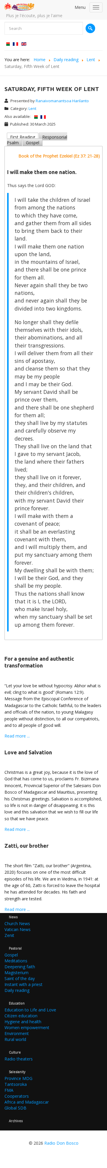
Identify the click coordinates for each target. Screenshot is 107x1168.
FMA (8, 1090)
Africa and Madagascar (26, 1102)
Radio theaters (18, 1059)
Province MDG (18, 1078)
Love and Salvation (28, 752)
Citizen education (20, 1015)
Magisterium (16, 972)
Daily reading (16, 990)
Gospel (32, 142)
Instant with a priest (23, 984)
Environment (16, 1033)
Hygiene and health (22, 1021)
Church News (17, 923)
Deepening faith (19, 966)
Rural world (15, 1039)
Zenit (9, 935)
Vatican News (17, 929)
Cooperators (16, 1096)
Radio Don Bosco (61, 1143)
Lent (32, 108)
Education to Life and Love (30, 1010)
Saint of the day (19, 978)
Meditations (15, 961)
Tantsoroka (15, 1084)
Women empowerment (26, 1027)
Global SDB (15, 1108)
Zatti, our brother (26, 846)
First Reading (22, 137)
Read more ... (17, 736)
